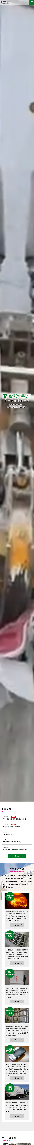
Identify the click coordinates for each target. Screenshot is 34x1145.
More (17, 856)
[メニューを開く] (31, 2)
